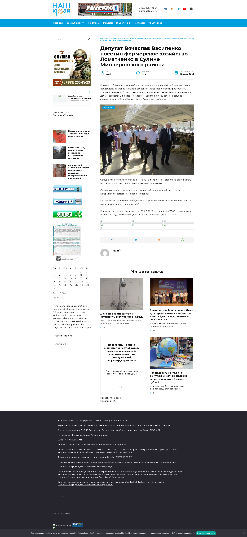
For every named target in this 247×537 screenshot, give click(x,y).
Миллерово (155, 23)
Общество (108, 107)
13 (71, 278)
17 (54, 282)
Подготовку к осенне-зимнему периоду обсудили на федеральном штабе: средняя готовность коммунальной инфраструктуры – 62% (121, 352)
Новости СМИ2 (108, 401)
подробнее (83, 533)
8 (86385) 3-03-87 (148, 8)
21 (76, 282)
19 (65, 282)
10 (54, 278)
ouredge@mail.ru (148, 11)
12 (65, 278)
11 (59, 278)
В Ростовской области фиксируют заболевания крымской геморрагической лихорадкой (78, 171)
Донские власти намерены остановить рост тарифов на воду (121, 315)
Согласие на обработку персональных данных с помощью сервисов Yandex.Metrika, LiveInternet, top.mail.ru (111, 482)
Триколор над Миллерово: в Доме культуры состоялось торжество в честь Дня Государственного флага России (171, 315)
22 (81, 282)
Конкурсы (93, 23)
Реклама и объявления (116, 23)
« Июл (56, 298)
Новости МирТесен (110, 398)
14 (76, 278)
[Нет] (243, 533)
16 (87, 278)
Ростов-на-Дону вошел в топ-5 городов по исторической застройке (76, 153)
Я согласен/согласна (206, 533)
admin (117, 250)
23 (87, 282)
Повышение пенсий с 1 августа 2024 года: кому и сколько (79, 133)
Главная (58, 23)
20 (71, 282)
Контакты (139, 23)
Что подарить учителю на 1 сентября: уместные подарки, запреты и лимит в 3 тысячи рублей (169, 377)
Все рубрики (74, 23)
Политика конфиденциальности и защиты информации (85, 485)
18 (60, 282)
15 (81, 278)
